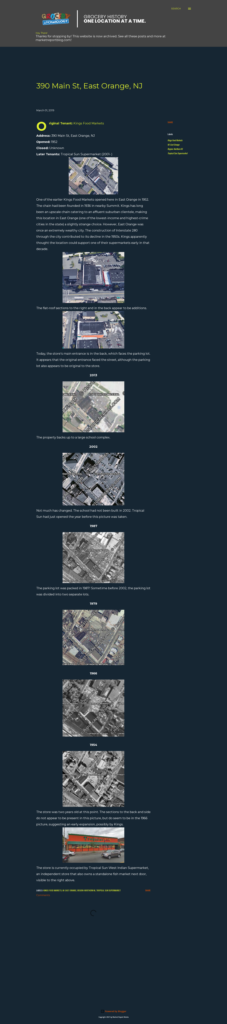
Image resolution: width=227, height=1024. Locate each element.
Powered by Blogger (115, 1011)
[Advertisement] (89, 54)
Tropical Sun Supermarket (177, 153)
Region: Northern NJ (175, 148)
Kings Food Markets (175, 140)
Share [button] (170, 122)
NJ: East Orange (173, 144)
